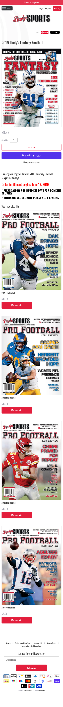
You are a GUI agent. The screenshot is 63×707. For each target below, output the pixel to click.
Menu (9, 8)
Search (8, 643)
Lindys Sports (28, 690)
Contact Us (38, 643)
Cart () (57, 8)
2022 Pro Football (8, 397)
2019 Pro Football (8, 607)
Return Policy (51, 643)
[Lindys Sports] (31, 19)
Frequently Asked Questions (31, 646)
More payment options (31, 162)
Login (41, 8)
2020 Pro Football (8, 502)
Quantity (5, 140)
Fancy (37, 32)
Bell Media (41, 690)
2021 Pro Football (8, 292)
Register (48, 8)
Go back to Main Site (22, 643)
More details (16, 305)
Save (46, 32)
